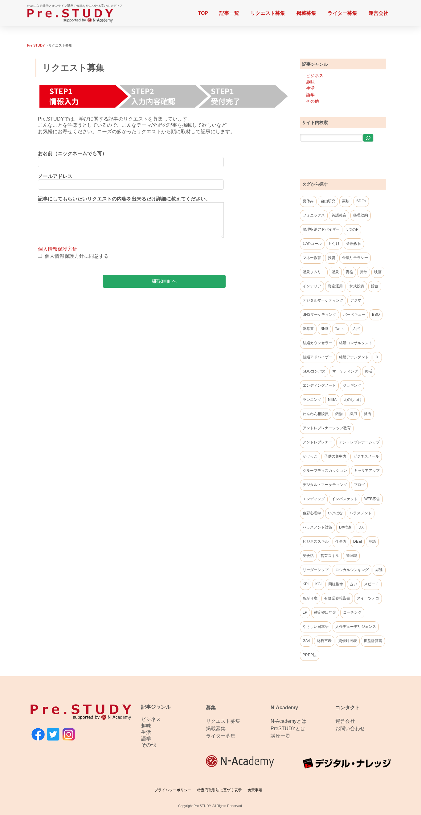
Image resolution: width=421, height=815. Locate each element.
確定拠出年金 (325, 612)
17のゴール (312, 243)
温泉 (335, 272)
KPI (306, 584)
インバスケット (345, 499)
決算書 (308, 329)
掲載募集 (306, 13)
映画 (378, 272)
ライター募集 (342, 13)
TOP (203, 13)
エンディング (314, 499)
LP (305, 612)
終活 (368, 371)
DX (361, 527)
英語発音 (339, 215)
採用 (353, 414)
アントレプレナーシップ (359, 442)
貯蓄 (374, 286)
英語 (372, 541)
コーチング (352, 612)
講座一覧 (280, 736)
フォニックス (314, 215)
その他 (312, 101)
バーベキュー (354, 314)
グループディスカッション (325, 470)
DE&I (357, 541)
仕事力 (340, 541)
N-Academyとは (288, 721)
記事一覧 (229, 13)
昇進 (379, 570)
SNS (324, 329)
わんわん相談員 (316, 414)
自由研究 (328, 201)
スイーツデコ (368, 598)
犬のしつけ (352, 399)
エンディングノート (319, 385)
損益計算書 (373, 641)
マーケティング (345, 371)
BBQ (376, 314)
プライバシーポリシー (172, 790)
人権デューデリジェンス (355, 626)
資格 (349, 272)
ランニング (312, 399)
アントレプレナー (317, 442)
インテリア (312, 286)
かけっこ (310, 456)
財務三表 (324, 641)
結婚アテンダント (354, 357)
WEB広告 (372, 499)
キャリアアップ (367, 470)
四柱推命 (335, 584)
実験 (345, 201)
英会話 (308, 556)
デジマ (355, 300)
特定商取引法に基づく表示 (219, 790)
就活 (367, 414)
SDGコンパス (314, 371)
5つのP (352, 229)
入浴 (356, 329)
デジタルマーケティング (323, 300)
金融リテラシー (355, 258)
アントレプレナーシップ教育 (327, 428)
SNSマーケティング (319, 314)
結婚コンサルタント (355, 343)
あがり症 (310, 598)
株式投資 (356, 286)
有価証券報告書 (337, 598)
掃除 (363, 272)
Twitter (340, 329)
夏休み (308, 201)
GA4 (306, 641)
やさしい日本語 (316, 626)
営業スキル (330, 556)
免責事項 (254, 790)
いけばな (335, 513)
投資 (331, 258)
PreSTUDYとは (288, 728)
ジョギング (352, 385)
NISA (332, 399)
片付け (334, 243)
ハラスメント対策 (317, 527)
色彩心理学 (312, 513)
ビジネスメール (366, 456)
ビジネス (314, 75)
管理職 (351, 556)
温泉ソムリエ (314, 272)
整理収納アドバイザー (321, 229)
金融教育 (353, 243)
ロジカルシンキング (352, 570)
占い (353, 584)
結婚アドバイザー (317, 357)
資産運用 (335, 286)
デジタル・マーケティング (325, 485)
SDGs (361, 201)
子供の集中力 (335, 456)
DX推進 (345, 527)
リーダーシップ (316, 570)
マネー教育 (312, 258)
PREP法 (310, 655)
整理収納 (360, 215)
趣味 (310, 82)
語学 (310, 94)
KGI (318, 584)
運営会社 (378, 13)
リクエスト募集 (268, 13)
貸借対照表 (347, 641)
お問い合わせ (350, 728)
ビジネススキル (316, 541)
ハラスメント (360, 513)
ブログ (359, 485)
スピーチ (371, 584)
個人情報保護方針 (57, 249)
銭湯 (339, 414)
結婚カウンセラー (317, 343)
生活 (310, 88)
